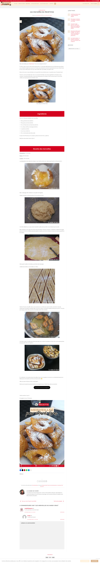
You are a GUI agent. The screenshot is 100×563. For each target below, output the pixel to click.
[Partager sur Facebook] (38, 481)
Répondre (62, 512)
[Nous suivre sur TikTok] (94, 0)
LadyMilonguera (29, 508)
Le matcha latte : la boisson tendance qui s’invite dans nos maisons (75, 40)
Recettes (28, 3)
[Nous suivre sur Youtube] (98, 0)
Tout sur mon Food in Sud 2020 (28, 501)
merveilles (51, 485)
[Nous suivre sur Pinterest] (97, 0)
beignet (43, 485)
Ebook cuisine (21, 3)
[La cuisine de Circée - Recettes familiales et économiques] (6, 4)
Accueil (16, 3)
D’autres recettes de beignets (42, 387)
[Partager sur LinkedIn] (46, 481)
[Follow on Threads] (95, 0)
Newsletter (50, 554)
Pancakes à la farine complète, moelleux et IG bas (75, 20)
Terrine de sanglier (58, 501)
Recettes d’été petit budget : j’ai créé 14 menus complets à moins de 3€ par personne (75, 33)
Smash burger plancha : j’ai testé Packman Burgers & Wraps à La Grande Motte (75, 26)
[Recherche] (55, 4)
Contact (89, 0)
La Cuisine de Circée (48, 15)
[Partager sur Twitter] (40, 481)
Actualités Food (35, 3)
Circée (28, 515)
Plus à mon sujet (44, 3)
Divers (40, 10)
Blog (85, 0)
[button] (86, 4)
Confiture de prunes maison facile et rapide (75, 15)
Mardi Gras (31, 63)
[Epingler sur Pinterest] (44, 481)
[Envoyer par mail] (42, 481)
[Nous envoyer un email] (96, 0)
